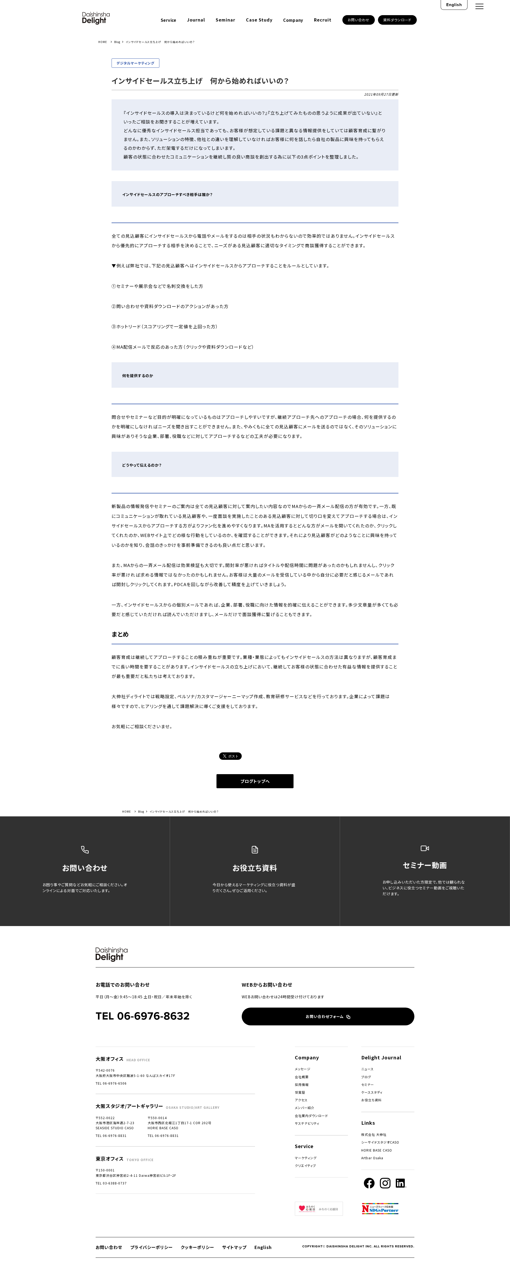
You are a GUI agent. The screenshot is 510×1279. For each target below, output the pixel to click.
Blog (117, 42)
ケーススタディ (371, 1092)
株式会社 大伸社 (373, 1134)
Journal (196, 19)
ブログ (366, 1077)
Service (168, 20)
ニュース (367, 1069)
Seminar (225, 19)
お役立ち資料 (371, 1100)
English (454, 5)
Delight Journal (381, 1057)
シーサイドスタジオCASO (380, 1142)
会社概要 (302, 1077)
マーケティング (306, 1158)
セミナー (367, 1084)
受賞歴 (300, 1092)
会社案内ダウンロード (311, 1115)
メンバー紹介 (304, 1107)
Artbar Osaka (372, 1158)
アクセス (301, 1100)
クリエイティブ (305, 1165)
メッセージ (303, 1069)
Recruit (323, 19)
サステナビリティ (307, 1123)
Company (293, 20)
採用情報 (302, 1084)
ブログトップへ (255, 781)
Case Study (259, 19)
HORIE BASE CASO (376, 1150)
